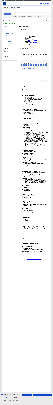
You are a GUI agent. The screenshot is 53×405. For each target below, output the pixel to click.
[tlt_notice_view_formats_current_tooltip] (47, 80)
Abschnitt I (6, 48)
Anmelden (42, 3)
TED (3, 20)
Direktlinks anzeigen (10, 35)
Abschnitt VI (6, 59)
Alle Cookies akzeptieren (27, 394)
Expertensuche (29, 16)
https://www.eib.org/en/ (33, 42)
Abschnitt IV (6, 53)
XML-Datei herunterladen (10, 33)
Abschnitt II (6, 51)
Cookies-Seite (6, 397)
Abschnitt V (6, 56)
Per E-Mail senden (9, 41)
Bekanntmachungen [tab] (7, 26)
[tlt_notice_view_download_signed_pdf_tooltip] (31, 56)
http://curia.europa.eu (33, 260)
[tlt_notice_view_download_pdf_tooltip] (21, 65)
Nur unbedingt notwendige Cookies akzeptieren (42, 394)
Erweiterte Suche (23, 16)
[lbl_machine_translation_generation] (34, 72)
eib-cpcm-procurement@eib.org (32, 40)
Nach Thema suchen (36, 16)
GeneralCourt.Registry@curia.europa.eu (34, 259)
